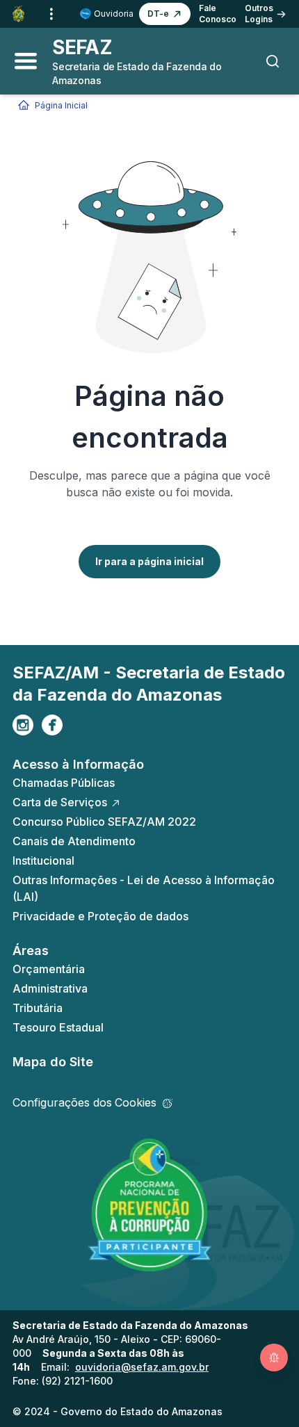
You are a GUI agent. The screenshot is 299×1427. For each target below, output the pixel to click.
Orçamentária (49, 969)
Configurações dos (84, 1102)
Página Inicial (61, 105)
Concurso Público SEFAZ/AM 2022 (104, 822)
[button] (165, 14)
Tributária (38, 1008)
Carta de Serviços (60, 802)
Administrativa (50, 988)
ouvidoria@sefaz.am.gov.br (142, 1367)
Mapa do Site (53, 1061)
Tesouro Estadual (58, 1027)
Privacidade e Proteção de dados (100, 916)
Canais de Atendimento (74, 841)
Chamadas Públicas (64, 783)
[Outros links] (51, 14)
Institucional (43, 860)
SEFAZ (82, 47)
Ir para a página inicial (149, 561)
